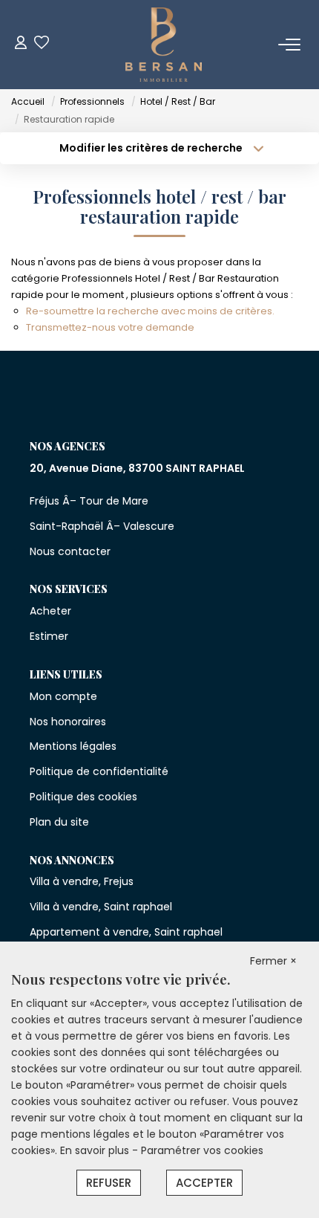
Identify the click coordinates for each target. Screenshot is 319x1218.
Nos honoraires (68, 721)
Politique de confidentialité (99, 771)
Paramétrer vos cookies (202, 1150)
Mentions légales (73, 746)
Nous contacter (70, 551)
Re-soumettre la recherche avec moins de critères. (150, 311)
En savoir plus (96, 1150)
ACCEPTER (204, 1183)
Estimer (49, 636)
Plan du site (59, 821)
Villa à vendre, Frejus (82, 881)
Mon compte (63, 696)
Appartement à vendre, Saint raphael (126, 931)
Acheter (50, 610)
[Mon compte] (21, 44)
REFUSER (108, 1183)
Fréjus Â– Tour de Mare (89, 500)
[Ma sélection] (41, 44)
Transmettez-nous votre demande (110, 327)
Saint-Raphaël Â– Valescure (102, 526)
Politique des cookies (83, 796)
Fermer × (273, 960)
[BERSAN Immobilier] (163, 44)
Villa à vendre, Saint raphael (101, 906)
